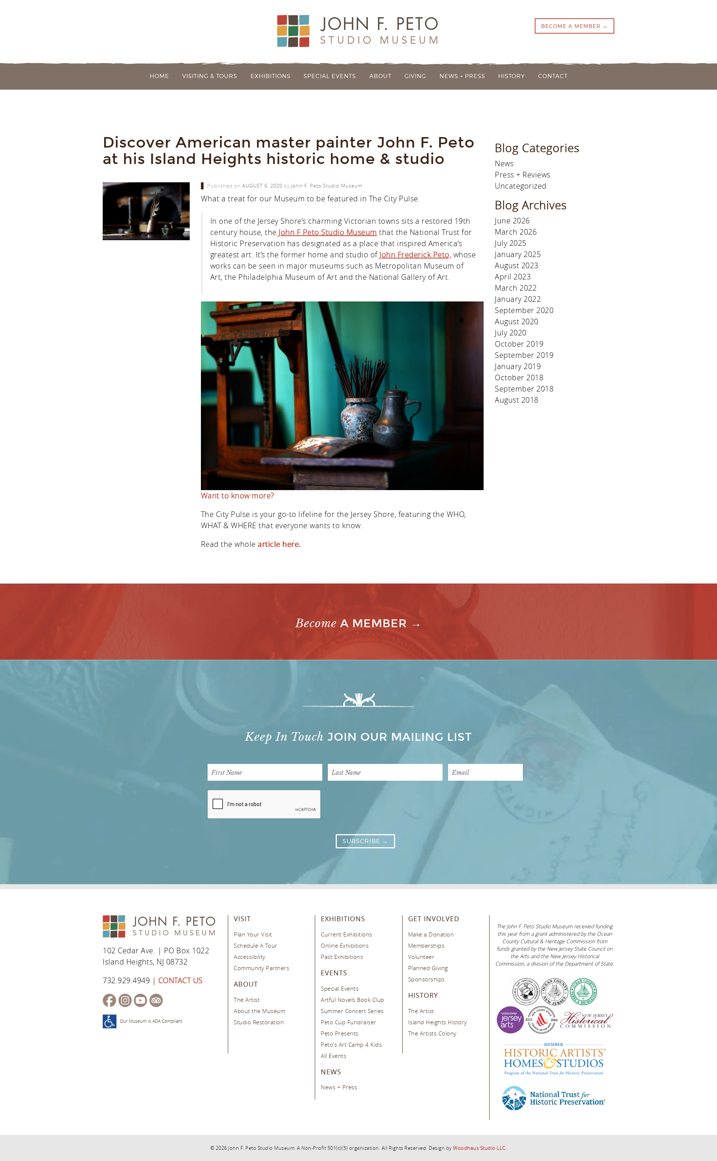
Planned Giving (428, 968)
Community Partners (261, 968)
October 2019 (519, 344)
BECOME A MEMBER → (574, 26)
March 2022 (516, 288)
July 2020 (511, 333)
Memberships (426, 945)
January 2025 (518, 254)
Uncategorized (521, 186)
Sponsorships (426, 979)
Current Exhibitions (346, 934)
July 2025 (511, 243)
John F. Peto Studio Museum (326, 185)
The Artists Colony (432, 1033)
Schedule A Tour (255, 945)
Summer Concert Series (352, 1011)
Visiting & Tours (209, 76)
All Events (333, 1055)
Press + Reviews (522, 175)
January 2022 (518, 299)
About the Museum (259, 1011)
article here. (280, 544)
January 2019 (518, 366)
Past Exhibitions (342, 956)
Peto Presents (339, 1033)
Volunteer (421, 956)
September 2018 (524, 389)
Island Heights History (437, 1022)
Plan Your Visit (253, 934)
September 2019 (524, 355)
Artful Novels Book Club (352, 999)
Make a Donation (431, 934)
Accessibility (250, 956)
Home (159, 76)
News (504, 163)
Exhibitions (271, 76)
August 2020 (516, 321)
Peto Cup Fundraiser (348, 1022)
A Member (351, 623)
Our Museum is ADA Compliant (151, 1021)
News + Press (462, 76)
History (511, 76)
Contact (553, 76)
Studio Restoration (259, 1022)
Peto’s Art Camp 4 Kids (351, 1044)
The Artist (247, 999)
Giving (415, 76)
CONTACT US (180, 980)
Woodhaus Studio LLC (479, 1148)
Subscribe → (365, 841)
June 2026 (512, 221)
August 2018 (516, 400)
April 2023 (513, 277)
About (380, 76)
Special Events (330, 76)
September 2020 (524, 310)
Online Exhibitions (345, 945)
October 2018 (519, 377)
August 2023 (516, 265)
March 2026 (516, 232)
